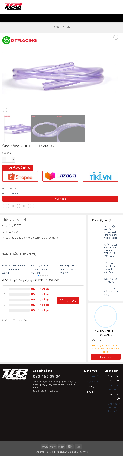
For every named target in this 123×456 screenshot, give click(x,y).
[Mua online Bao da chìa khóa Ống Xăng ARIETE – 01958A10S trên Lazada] (60, 176)
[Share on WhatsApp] (5, 206)
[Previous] (8, 73)
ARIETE (66, 26)
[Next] (112, 73)
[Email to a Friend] (21, 206)
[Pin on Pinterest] (26, 206)
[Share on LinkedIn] (32, 206)
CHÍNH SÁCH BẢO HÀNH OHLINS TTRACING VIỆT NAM (111, 250)
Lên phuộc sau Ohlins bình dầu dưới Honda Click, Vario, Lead (111, 232)
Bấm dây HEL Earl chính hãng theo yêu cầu (111, 267)
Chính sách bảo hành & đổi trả (114, 407)
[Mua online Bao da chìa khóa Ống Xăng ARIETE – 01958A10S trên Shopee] (20, 176)
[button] (4, 18)
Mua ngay (60, 198)
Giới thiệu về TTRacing (110, 280)
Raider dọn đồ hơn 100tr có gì (111, 291)
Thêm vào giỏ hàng (17, 167)
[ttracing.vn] (13, 6)
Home (55, 26)
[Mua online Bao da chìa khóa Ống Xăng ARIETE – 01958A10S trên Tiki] (100, 176)
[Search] (9, 18)
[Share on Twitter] (15, 206)
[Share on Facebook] (10, 206)
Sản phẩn (92, 381)
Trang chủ (92, 376)
